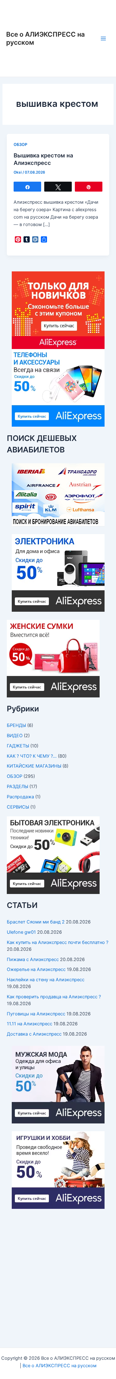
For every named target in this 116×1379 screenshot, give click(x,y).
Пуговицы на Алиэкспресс (36, 1014)
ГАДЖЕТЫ (18, 746)
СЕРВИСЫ (18, 807)
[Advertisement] (58, 1275)
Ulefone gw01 (21, 932)
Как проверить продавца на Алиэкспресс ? (54, 997)
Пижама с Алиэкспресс (33, 959)
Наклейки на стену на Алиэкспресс (45, 979)
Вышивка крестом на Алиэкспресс (43, 159)
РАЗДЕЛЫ (17, 786)
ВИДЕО (15, 735)
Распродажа (20, 797)
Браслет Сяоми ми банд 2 (36, 922)
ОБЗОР (20, 144)
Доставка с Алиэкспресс (34, 1034)
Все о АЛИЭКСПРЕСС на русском (60, 1365)
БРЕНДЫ (16, 725)
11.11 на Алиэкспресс (29, 1024)
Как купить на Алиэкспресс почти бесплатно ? (57, 942)
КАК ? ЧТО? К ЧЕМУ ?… (32, 756)
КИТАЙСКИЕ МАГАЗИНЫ (34, 766)
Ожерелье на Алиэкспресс (36, 969)
